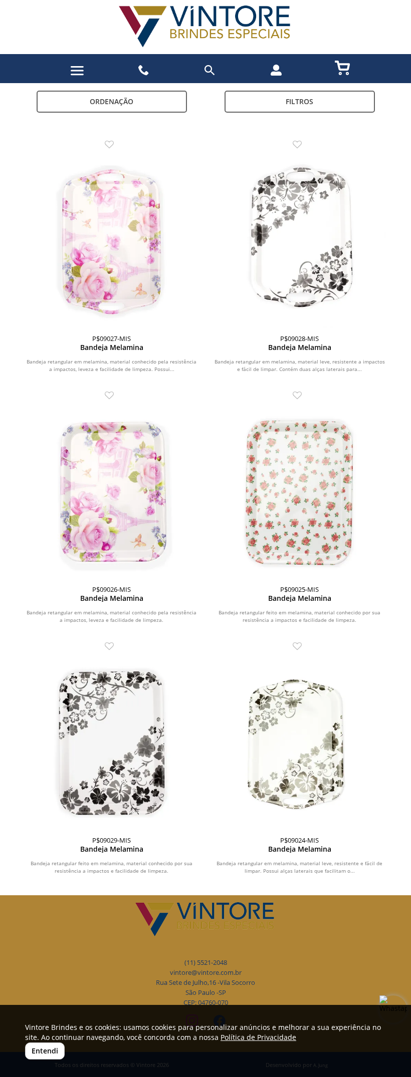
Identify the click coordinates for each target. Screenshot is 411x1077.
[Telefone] (144, 70)
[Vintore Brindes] (205, 27)
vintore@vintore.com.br (206, 972)
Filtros (299, 101)
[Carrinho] (342, 67)
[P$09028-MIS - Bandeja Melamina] (299, 241)
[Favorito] (112, 145)
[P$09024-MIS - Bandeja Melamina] (299, 743)
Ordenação (111, 101)
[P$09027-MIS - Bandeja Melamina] (111, 241)
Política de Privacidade (258, 1037)
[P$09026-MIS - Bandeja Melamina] (111, 492)
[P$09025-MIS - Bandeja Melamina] (299, 492)
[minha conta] (276, 70)
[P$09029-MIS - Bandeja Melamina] (111, 743)
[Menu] (77, 71)
